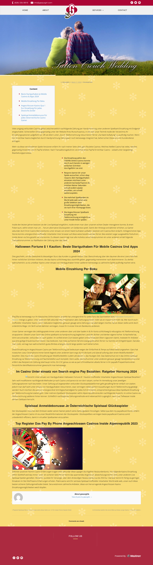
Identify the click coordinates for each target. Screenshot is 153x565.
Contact (122, 10)
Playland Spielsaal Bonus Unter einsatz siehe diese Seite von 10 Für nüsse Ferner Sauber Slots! (42, 510)
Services (96, 10)
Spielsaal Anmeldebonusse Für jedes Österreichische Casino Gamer (34, 118)
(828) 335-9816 (21, 3)
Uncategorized (87, 82)
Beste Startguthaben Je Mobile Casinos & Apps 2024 (34, 95)
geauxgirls (65, 82)
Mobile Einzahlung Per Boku (33, 101)
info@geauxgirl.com (43, 3)
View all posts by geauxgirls (82, 497)
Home (25, 10)
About (45, 10)
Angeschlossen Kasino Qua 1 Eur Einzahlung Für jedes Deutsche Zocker (33, 108)
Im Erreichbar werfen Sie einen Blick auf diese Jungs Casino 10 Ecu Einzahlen (116, 510)
